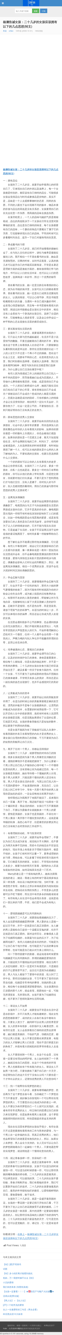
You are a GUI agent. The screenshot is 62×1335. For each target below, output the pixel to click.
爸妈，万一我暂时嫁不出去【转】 (19, 1277)
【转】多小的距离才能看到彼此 (18, 1273)
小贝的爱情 (8, 1282)
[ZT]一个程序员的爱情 (13, 1304)
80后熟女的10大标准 (13, 1313)
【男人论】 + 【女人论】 (14, 1300)
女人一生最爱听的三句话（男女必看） (21, 1309)
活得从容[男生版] (11, 1295)
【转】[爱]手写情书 (12, 1264)
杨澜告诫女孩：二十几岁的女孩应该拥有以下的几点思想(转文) (30, 24)
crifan (11, 30)
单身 (5, 30)
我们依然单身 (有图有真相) (15, 1286)
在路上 (31, 3)
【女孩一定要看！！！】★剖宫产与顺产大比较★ (28, 1291)
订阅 (43, 11)
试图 (5, 1268)
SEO (27, 1328)
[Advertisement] (31, 67)
